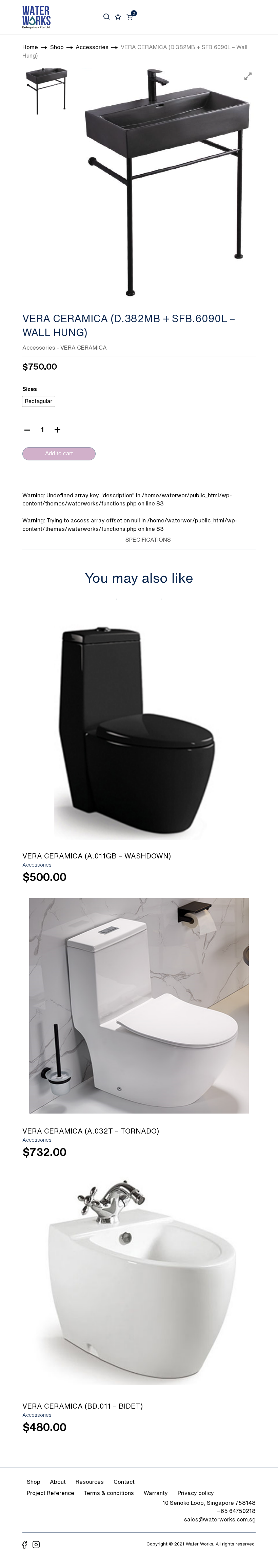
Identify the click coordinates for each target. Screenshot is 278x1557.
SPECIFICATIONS (148, 539)
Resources (90, 1482)
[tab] (107, 538)
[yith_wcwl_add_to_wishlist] (139, 730)
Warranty (156, 1493)
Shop (33, 1482)
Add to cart (59, 453)
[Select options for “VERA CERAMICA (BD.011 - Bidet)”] (231, 1430)
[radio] (38, 401)
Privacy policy (196, 1493)
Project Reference (50, 1493)
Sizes (29, 389)
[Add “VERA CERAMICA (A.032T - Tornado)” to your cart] (231, 1155)
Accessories (38, 347)
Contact (124, 1482)
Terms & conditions (109, 1493)
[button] (124, 599)
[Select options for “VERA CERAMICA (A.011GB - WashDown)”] (231, 880)
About (58, 1482)
